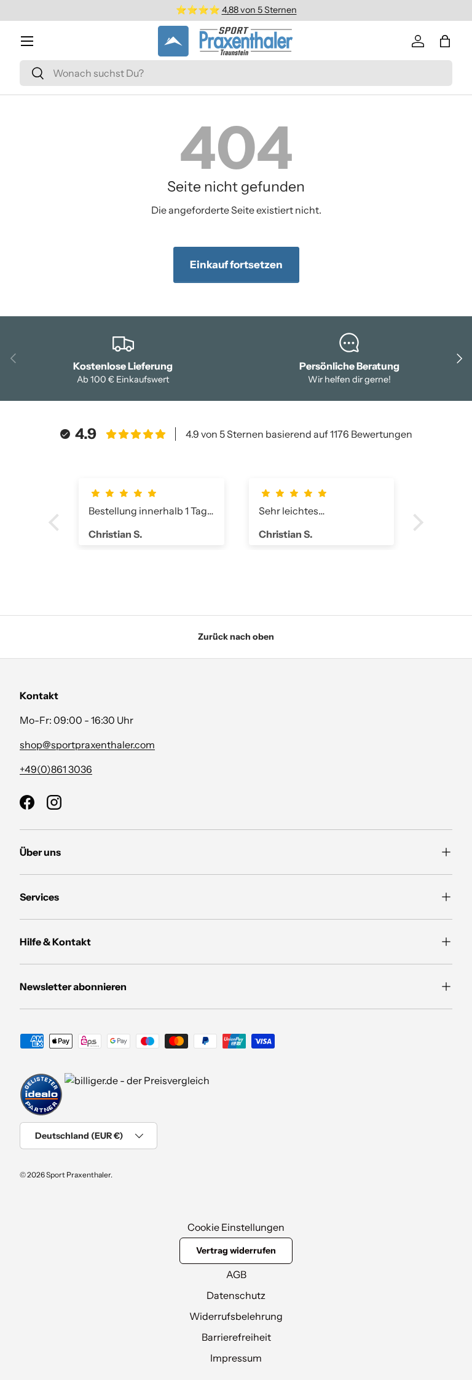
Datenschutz (236, 1295)
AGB (236, 1274)
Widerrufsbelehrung (236, 1316)
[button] (444, 41)
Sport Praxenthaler (78, 1174)
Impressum (236, 1358)
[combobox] (236, 73)
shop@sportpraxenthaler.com (87, 744)
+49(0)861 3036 (56, 769)
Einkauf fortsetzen (236, 264)
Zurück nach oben (236, 636)
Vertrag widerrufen (236, 1250)
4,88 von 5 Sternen (259, 9)
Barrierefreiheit (236, 1337)
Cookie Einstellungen (236, 1227)
